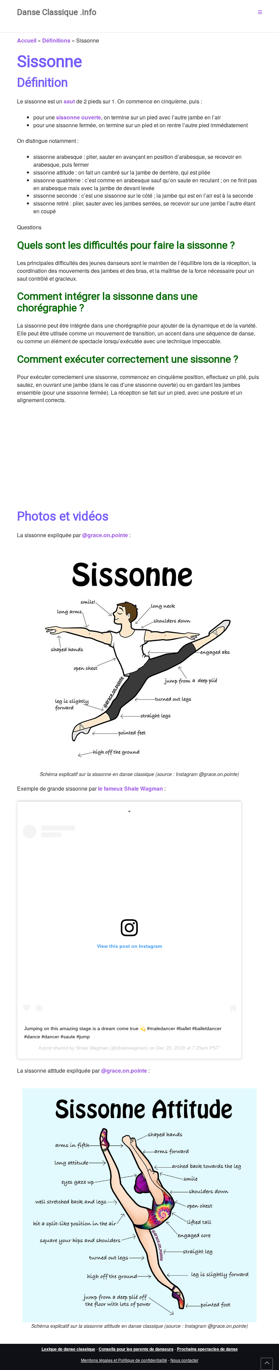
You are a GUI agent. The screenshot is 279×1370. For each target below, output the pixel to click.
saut (69, 101)
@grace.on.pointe (105, 535)
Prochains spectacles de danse (207, 1349)
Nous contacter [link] (184, 1360)
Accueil (26, 40)
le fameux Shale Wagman (130, 788)
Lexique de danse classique (68, 1349)
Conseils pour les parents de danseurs (136, 1349)
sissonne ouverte (78, 117)
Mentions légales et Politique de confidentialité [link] (124, 1360)
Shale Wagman (92, 1048)
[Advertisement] (139, 460)
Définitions (56, 40)
